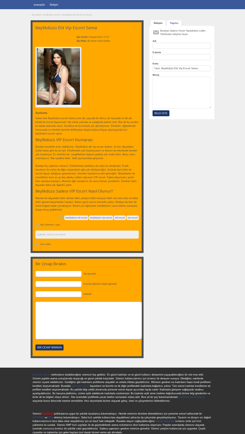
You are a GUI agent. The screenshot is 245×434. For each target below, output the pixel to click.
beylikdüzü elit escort (76, 217)
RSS (50, 417)
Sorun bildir (45, 244)
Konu (155, 63)
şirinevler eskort (80, 385)
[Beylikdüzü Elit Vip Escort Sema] (58, 76)
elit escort (120, 217)
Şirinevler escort (42, 374)
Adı (154, 41)
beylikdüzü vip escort (101, 217)
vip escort (133, 217)
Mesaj (156, 75)
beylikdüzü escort (51, 15)
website (87, 294)
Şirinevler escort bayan (192, 397)
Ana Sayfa (36, 15)
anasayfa (39, 4)
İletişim (54, 4)
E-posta (157, 52)
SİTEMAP (38, 417)
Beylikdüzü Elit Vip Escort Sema (66, 27)
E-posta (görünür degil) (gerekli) (100, 284)
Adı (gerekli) (89, 273)
